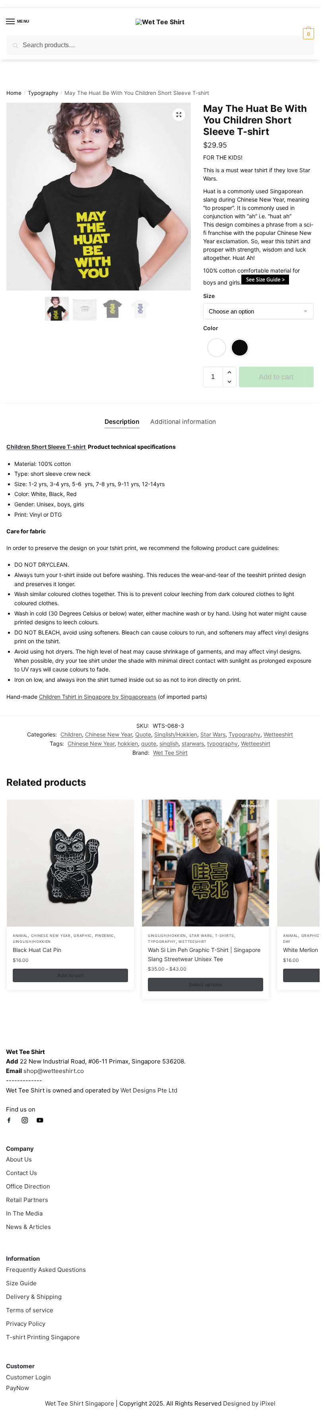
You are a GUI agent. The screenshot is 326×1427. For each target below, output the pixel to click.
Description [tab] (122, 421)
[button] (179, 114)
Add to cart (276, 377)
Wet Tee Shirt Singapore (79, 1403)
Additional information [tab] (183, 421)
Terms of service (29, 1310)
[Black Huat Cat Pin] (70, 863)
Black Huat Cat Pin (37, 949)
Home (13, 93)
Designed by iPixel (249, 1403)
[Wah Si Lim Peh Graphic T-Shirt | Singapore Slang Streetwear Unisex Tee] (205, 863)
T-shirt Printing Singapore (43, 1337)
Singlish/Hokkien (175, 734)
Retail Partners (27, 1200)
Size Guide (21, 1283)
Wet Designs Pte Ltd (148, 1090)
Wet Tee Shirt (170, 752)
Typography (43, 93)
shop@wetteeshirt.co (53, 1071)
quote (148, 743)
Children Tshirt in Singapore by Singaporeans (97, 696)
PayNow (17, 1388)
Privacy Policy (25, 1323)
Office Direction (28, 1186)
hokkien (128, 743)
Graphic (83, 935)
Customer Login (28, 1377)
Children (71, 734)
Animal (20, 935)
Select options (205, 984)
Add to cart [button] (70, 975)
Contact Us (21, 1173)
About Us (19, 1159)
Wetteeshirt (278, 734)
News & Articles (28, 1227)
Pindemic (104, 935)
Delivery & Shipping (34, 1296)
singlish (169, 743)
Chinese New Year (108, 734)
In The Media (24, 1213)
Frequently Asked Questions (46, 1269)
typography (222, 743)
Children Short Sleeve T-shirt (46, 446)
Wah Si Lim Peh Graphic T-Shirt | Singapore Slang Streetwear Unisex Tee (204, 954)
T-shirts (224, 935)
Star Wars (212, 734)
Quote (143, 734)
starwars (193, 743)
